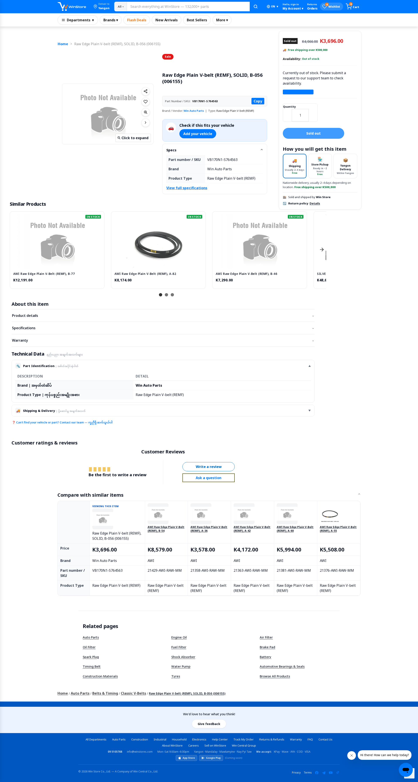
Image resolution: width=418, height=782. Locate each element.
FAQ (310, 739)
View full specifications (186, 187)
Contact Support (298, 92)
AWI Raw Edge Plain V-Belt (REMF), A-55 (338, 529)
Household (179, 739)
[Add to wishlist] (146, 102)
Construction (139, 739)
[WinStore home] (71, 6)
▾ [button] (274, 6)
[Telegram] (324, 773)
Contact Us (325, 739)
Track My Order (243, 739)
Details (315, 203)
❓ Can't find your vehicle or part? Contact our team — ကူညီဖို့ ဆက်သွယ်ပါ (62, 422)
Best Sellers (197, 20)
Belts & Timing (105, 693)
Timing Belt (92, 666)
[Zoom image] (146, 112)
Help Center (220, 739)
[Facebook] (317, 773)
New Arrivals (166, 20)
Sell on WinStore (215, 745)
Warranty (163, 340)
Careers (193, 745)
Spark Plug (91, 657)
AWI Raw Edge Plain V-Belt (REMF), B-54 (166, 529)
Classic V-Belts (133, 693)
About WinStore (172, 745)
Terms (308, 772)
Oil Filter (89, 647)
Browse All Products (275, 676)
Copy (258, 101)
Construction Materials (100, 676)
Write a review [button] (209, 466)
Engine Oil (179, 637)
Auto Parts (91, 637)
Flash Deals (136, 20)
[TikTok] (338, 773)
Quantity (289, 107)
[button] (101, 7)
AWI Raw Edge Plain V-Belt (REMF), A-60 (295, 529)
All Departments (96, 739)
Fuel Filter (178, 647)
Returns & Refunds (271, 739)
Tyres (175, 676)
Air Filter (266, 637)
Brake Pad (267, 647)
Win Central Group (244, 745)
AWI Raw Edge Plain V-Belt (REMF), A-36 (208, 529)
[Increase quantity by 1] (313, 112)
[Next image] (146, 123)
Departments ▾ (80, 20)
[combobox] (188, 6)
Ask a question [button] (208, 477)
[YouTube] (331, 773)
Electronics (199, 739)
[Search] (255, 6)
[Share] (146, 91)
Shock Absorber (183, 657)
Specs (171, 150)
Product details (163, 315)
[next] (321, 249)
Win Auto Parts (194, 111)
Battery (265, 657)
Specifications (163, 328)
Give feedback (209, 724)
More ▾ (222, 20)
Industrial (160, 739)
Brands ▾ (110, 20)
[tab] (295, 166)
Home (63, 44)
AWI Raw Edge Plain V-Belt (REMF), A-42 (252, 529)
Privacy (296, 772)
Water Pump (180, 666)
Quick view (57, 264)
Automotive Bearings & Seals (282, 666)
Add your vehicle (197, 133)
